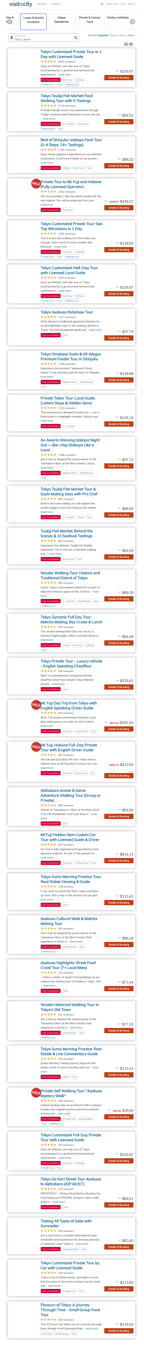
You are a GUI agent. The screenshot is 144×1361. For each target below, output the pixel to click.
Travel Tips (112, 3)
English (55, 3)
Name (131, 35)
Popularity (102, 35)
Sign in (131, 3)
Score (114, 35)
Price (122, 35)
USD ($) (41, 3)
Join (124, 3)
